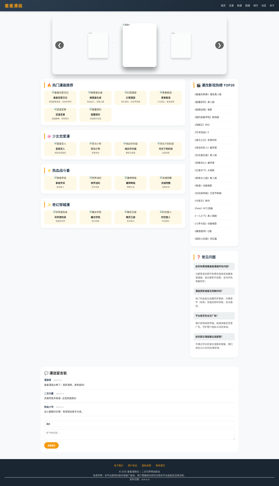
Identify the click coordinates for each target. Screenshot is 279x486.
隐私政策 (146, 465)
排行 (255, 5)
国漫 (247, 5)
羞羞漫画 (14, 5)
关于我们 (118, 465)
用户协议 (132, 465)
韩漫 (239, 5)
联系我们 (160, 465)
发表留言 (51, 446)
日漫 (231, 5)
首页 (223, 5)
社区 (264, 5)
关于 (272, 5)
